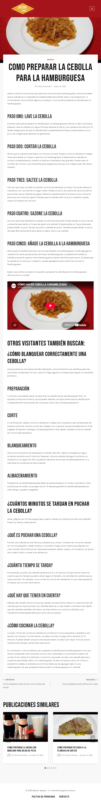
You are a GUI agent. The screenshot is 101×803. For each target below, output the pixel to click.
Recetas (50, 59)
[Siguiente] (92, 739)
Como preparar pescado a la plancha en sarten (71, 749)
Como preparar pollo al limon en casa (80, 682)
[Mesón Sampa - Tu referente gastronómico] (22, 8)
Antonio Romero (45, 86)
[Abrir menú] (92, 8)
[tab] (45, 768)
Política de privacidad (43, 796)
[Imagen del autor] (9, 755)
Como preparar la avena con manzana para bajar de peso (21, 749)
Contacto (64, 796)
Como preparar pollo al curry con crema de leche (24, 684)
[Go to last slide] (8, 739)
